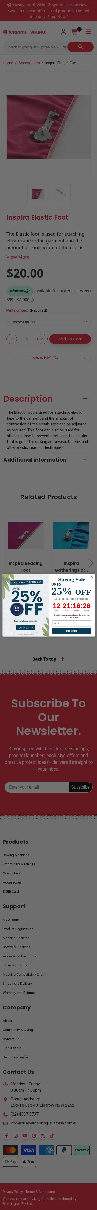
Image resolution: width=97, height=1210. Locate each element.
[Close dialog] (91, 577)
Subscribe (71, 630)
